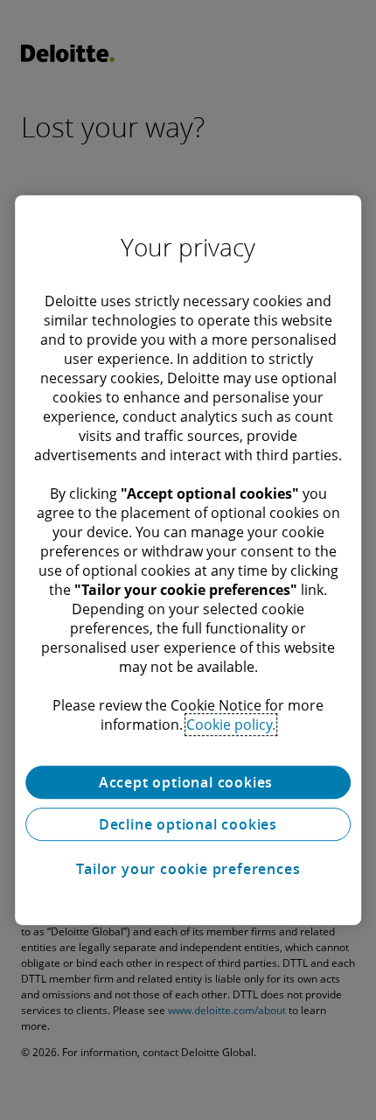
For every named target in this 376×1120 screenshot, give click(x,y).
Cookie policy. (230, 724)
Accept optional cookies (188, 782)
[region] (188, 560)
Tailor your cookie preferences (188, 868)
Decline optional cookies (188, 824)
